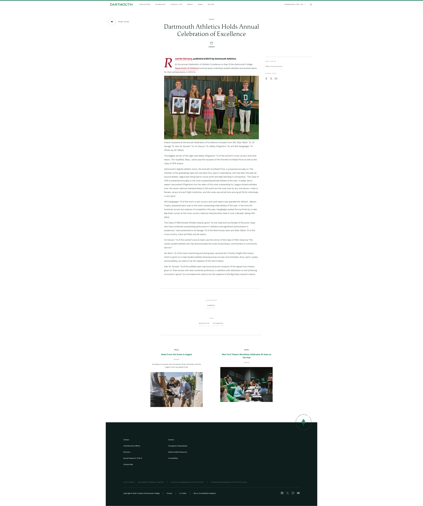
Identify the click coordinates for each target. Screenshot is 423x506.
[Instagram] (293, 494)
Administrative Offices (131, 446)
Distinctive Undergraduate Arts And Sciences (187, 482)
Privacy (169, 493)
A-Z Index (182, 493)
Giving (211, 4)
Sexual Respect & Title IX (132, 458)
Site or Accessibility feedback (205, 493)
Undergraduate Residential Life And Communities (229, 482)
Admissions (145, 4)
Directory (126, 452)
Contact (126, 440)
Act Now (225, 459)
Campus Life (176, 4)
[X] (287, 494)
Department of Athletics (187, 68)
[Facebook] (282, 494)
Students (218, 323)
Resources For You (294, 4)
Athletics (204, 323)
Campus (211, 305)
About (190, 4)
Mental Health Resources (177, 452)
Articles (211, 19)
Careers (171, 440)
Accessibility (173, 458)
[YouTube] (298, 494)
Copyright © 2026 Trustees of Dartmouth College (141, 493)
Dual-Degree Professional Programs (151, 482)
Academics (160, 4)
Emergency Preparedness (177, 446)
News (200, 4)
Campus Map (128, 464)
